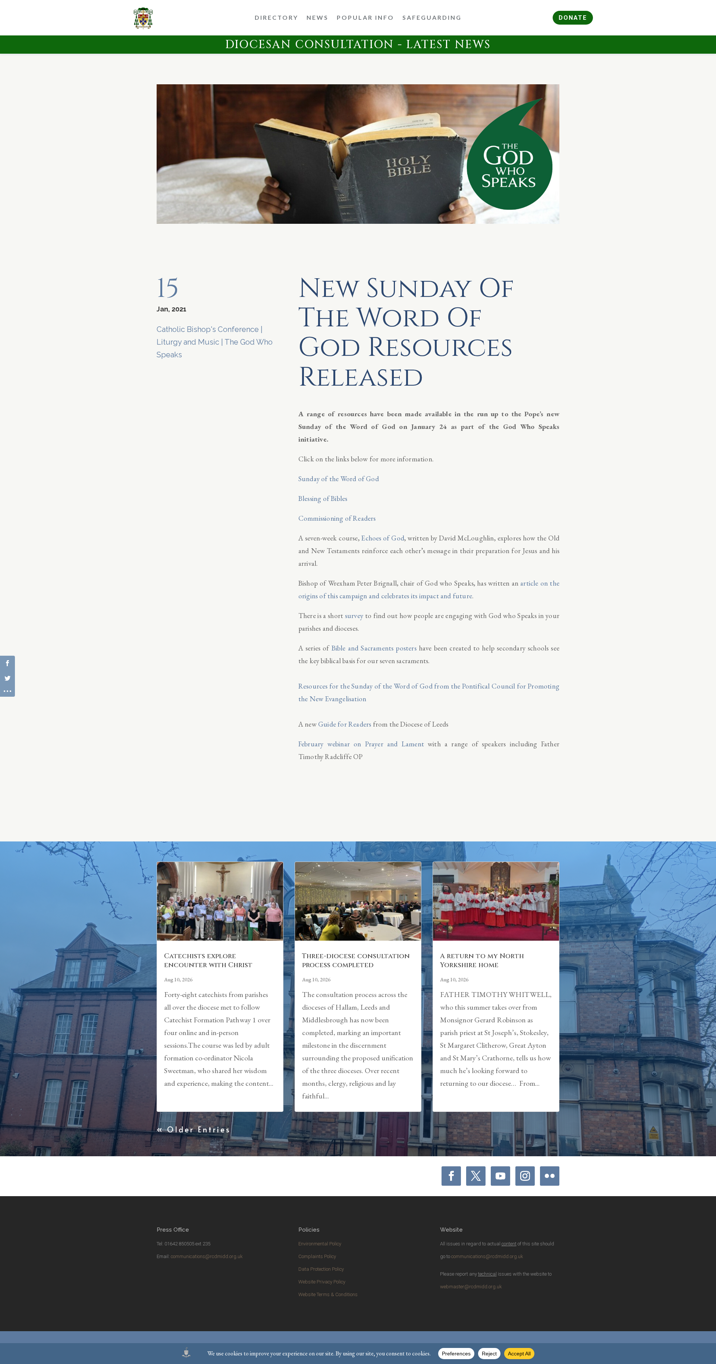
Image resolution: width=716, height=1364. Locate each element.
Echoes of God (382, 538)
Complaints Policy (317, 1256)
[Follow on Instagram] (525, 1176)
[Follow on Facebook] (451, 1176)
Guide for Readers (344, 724)
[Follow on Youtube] (500, 1176)
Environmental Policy (319, 1244)
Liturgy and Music (188, 342)
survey (354, 615)
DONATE (573, 17)
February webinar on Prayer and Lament (361, 744)
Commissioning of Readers (337, 518)
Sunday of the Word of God (338, 478)
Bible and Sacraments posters (374, 648)
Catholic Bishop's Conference (208, 329)
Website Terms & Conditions (328, 1294)
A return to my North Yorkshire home (482, 960)
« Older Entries (194, 1129)
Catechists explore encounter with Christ (208, 960)
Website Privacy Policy (321, 1282)
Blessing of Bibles (323, 498)
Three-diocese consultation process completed (356, 960)
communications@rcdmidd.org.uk (207, 1256)
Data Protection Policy (321, 1269)
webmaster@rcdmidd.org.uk (471, 1286)
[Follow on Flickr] (549, 1176)
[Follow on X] (476, 1176)
